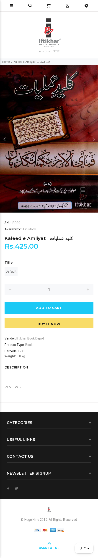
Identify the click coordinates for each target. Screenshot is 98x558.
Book (29, 345)
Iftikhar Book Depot (30, 338)
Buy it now (49, 324)
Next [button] (93, 139)
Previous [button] (4, 139)
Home (6, 61)
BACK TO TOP (49, 548)
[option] (49, 139)
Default (11, 271)
